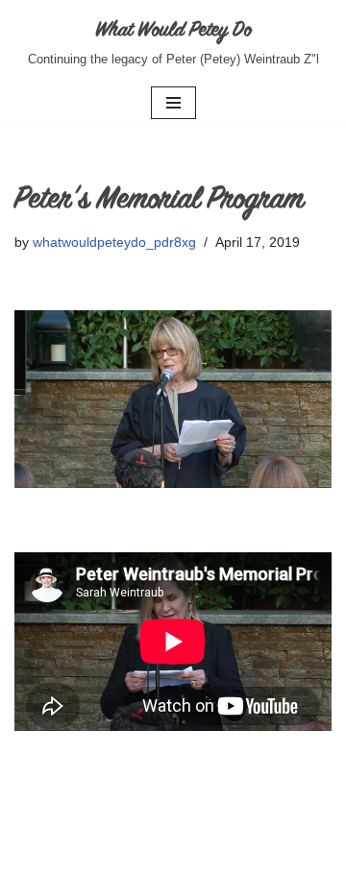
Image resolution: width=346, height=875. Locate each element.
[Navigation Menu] (173, 102)
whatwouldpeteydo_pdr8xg (114, 242)
